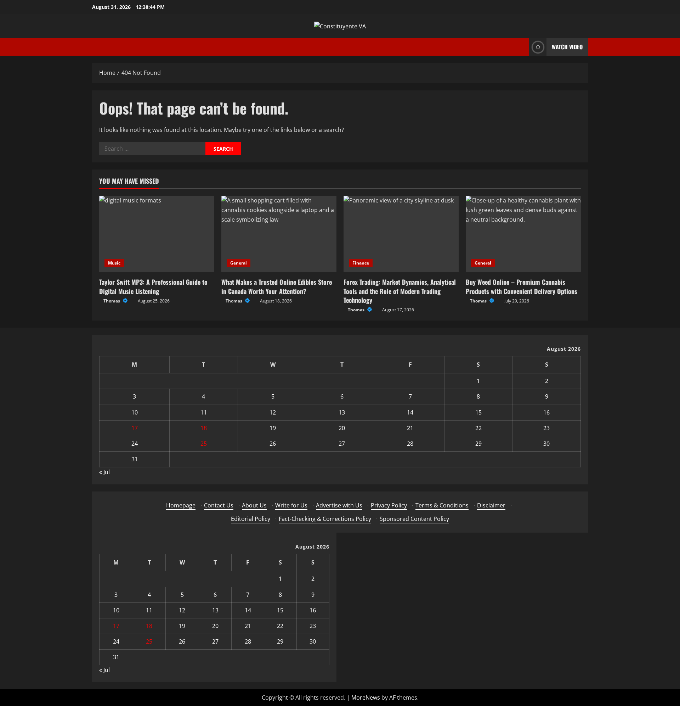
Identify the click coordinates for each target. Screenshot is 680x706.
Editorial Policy (250, 519)
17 (134, 428)
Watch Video (567, 47)
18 (203, 428)
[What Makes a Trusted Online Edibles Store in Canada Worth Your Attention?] (278, 234)
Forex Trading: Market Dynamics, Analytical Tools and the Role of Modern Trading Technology (400, 290)
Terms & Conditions (442, 505)
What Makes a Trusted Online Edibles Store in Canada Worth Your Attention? (276, 286)
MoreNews (365, 697)
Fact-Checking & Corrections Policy (325, 519)
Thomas (112, 301)
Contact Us (218, 505)
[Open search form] (522, 47)
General (238, 263)
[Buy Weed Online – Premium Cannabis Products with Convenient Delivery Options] (523, 234)
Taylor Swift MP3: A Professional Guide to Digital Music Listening (153, 286)
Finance (360, 263)
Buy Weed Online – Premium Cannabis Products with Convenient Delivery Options (521, 286)
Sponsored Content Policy (414, 519)
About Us (254, 505)
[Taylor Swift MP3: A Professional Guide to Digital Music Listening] (156, 234)
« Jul (104, 472)
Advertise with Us (339, 505)
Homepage (181, 505)
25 (203, 443)
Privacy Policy (389, 505)
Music (114, 263)
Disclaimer (491, 505)
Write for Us (291, 505)
